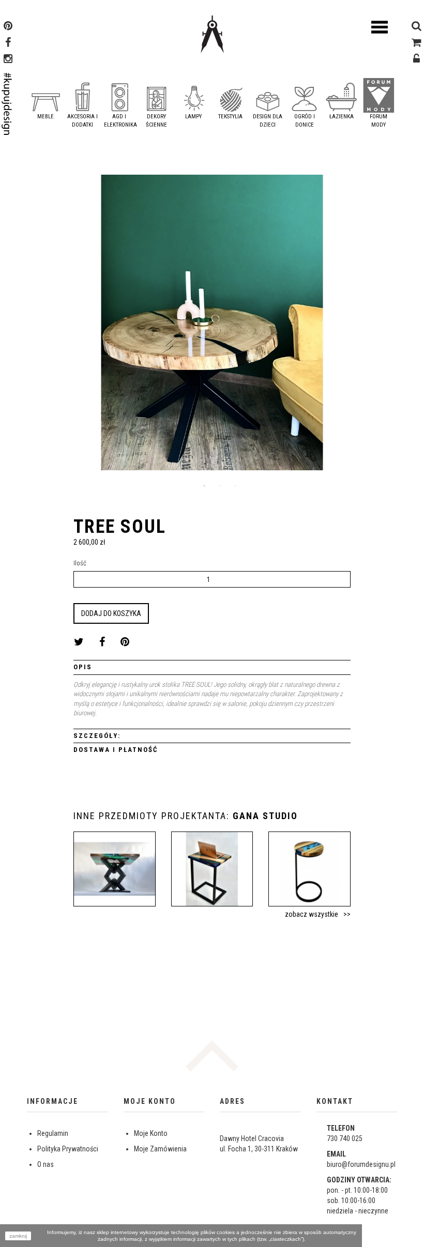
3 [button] (235, 486)
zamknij (18, 1236)
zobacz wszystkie (311, 914)
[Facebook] (8, 43)
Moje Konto (151, 1133)
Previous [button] (34, 326)
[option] (212, 326)
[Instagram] (8, 60)
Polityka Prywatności (67, 1149)
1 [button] (204, 486)
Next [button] (389, 326)
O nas (45, 1164)
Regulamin (52, 1133)
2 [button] (220, 486)
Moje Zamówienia (160, 1149)
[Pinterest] (8, 27)
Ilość (79, 563)
